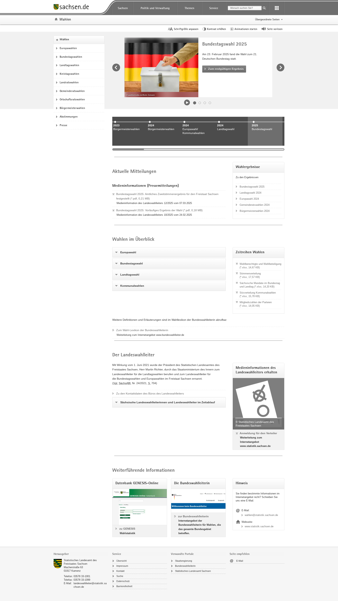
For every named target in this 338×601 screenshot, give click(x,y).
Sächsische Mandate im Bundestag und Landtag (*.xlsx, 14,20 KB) (260, 285)
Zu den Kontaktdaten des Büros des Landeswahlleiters (150, 393)
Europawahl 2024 (249, 198)
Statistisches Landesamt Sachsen (193, 571)
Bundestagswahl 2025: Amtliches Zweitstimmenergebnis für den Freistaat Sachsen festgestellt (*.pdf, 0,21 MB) (167, 196)
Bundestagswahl (131, 263)
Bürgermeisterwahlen (72, 108)
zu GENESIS (127, 528)
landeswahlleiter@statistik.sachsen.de (90, 585)
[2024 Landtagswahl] (230, 143)
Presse (63, 125)
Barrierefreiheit (124, 586)
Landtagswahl (129, 274)
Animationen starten (246, 29)
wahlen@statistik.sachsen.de (261, 515)
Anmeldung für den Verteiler (258, 433)
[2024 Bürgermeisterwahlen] (161, 143)
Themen (189, 8)
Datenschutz (123, 581)
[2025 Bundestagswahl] (265, 143)
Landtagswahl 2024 (250, 192)
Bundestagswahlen (71, 56)
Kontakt (120, 571)
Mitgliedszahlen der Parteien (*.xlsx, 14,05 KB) (256, 304)
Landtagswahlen (69, 65)
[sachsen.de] (81, 7)
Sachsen (123, 8)
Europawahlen (68, 48)
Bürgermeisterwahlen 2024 (255, 210)
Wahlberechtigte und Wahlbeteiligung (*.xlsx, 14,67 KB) (260, 265)
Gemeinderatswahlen (72, 91)
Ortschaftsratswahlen (72, 99)
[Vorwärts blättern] (280, 67)
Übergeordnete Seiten (267, 19)
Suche (119, 576)
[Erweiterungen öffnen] (276, 8)
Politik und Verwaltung (155, 8)
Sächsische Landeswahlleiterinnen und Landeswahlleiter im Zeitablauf (167, 402)
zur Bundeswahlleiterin (193, 516)
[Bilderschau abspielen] (187, 102)
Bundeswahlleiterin (185, 566)
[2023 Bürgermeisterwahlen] (126, 143)
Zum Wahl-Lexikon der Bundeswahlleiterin (142, 330)
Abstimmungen (69, 116)
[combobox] (245, 8)
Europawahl (128, 252)
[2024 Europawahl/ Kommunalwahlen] (196, 143)
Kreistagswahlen (69, 73)
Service (213, 8)
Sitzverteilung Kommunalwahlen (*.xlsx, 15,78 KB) (258, 294)
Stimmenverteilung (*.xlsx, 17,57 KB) (250, 275)
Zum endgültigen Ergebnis (226, 68)
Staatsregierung (183, 561)
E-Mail (239, 561)
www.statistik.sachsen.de (259, 526)
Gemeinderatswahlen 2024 (255, 204)
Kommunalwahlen (132, 285)
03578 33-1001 (82, 576)
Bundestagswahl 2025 (252, 186)
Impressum (122, 566)
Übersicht (121, 561)
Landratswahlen (69, 82)
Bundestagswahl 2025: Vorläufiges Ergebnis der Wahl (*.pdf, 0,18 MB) (159, 210)
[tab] (81, 554)
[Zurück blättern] (116, 67)
